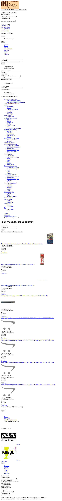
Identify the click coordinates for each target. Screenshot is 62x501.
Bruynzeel (9, 131)
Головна (6, 44)
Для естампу (7, 115)
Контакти (6, 54)
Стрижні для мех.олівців (14, 128)
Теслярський (10, 164)
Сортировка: (4, 225)
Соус (8, 126)
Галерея (6, 51)
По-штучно (10, 202)
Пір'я (8, 195)
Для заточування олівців (14, 100)
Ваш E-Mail (4, 60)
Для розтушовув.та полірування (16, 102)
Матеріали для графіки (10, 216)
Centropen (9, 132)
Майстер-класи (8, 49)
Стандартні (10, 111)
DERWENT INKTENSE (13, 147)
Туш (5, 208)
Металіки (9, 187)
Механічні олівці (11, 139)
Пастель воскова (8, 197)
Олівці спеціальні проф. (10, 183)
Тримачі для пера (11, 196)
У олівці (9, 112)
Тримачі (9, 141)
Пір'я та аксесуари (9, 192)
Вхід (2, 28)
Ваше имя (3, 72)
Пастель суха (7, 203)
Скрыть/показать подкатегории (9, 96)
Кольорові (10, 122)
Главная (6, 213)
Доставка (6, 50)
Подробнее (4, 252)
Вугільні (9, 186)
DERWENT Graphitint (13, 145)
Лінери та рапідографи (10, 129)
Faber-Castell (10, 134)
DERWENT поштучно (13, 167)
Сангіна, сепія (11, 125)
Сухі (8, 190)
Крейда (9, 124)
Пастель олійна (8, 199)
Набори (9, 137)
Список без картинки (6, 232)
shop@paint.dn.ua (5, 27)
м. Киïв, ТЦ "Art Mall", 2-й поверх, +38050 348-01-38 (13, 9)
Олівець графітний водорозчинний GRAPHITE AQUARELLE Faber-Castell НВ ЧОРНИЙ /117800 (28, 384)
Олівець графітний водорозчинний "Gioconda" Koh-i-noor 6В (17, 285)
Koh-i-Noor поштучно (13, 150)
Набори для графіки (9, 142)
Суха (8, 210)
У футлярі (10, 113)
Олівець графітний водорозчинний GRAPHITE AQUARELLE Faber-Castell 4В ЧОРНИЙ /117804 (27, 318)
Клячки (9, 108)
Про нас (6, 47)
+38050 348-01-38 (5, 25)
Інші (8, 160)
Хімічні (9, 182)
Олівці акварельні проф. (10, 144)
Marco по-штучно (12, 151)
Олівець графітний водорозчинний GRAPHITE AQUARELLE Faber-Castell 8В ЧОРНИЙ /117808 (27, 362)
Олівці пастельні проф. (10, 174)
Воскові (9, 184)
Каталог (6, 46)
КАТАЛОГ (7, 215)
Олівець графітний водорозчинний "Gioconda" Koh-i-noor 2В (17, 264)
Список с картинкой (17, 232)
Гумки (5, 105)
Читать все (4, 461)
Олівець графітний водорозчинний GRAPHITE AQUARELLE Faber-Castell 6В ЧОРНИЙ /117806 (27, 340)
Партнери (6, 466)
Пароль (3, 62)
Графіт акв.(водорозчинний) (11, 103)
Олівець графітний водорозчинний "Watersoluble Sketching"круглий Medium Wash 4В (24, 295)
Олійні (9, 189)
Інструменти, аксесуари (10, 99)
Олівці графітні (8, 154)
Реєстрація (7, 28)
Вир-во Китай (11, 135)
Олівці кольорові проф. (10, 166)
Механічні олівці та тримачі (11, 138)
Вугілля (9, 119)
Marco (8, 158)
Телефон (3, 75)
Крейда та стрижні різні (10, 118)
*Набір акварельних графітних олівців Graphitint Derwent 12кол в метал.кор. (22, 244)
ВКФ (8, 161)
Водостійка (10, 209)
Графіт (9, 121)
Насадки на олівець (12, 109)
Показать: (3, 228)
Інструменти (10, 116)
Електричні (10, 106)
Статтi (5, 53)
